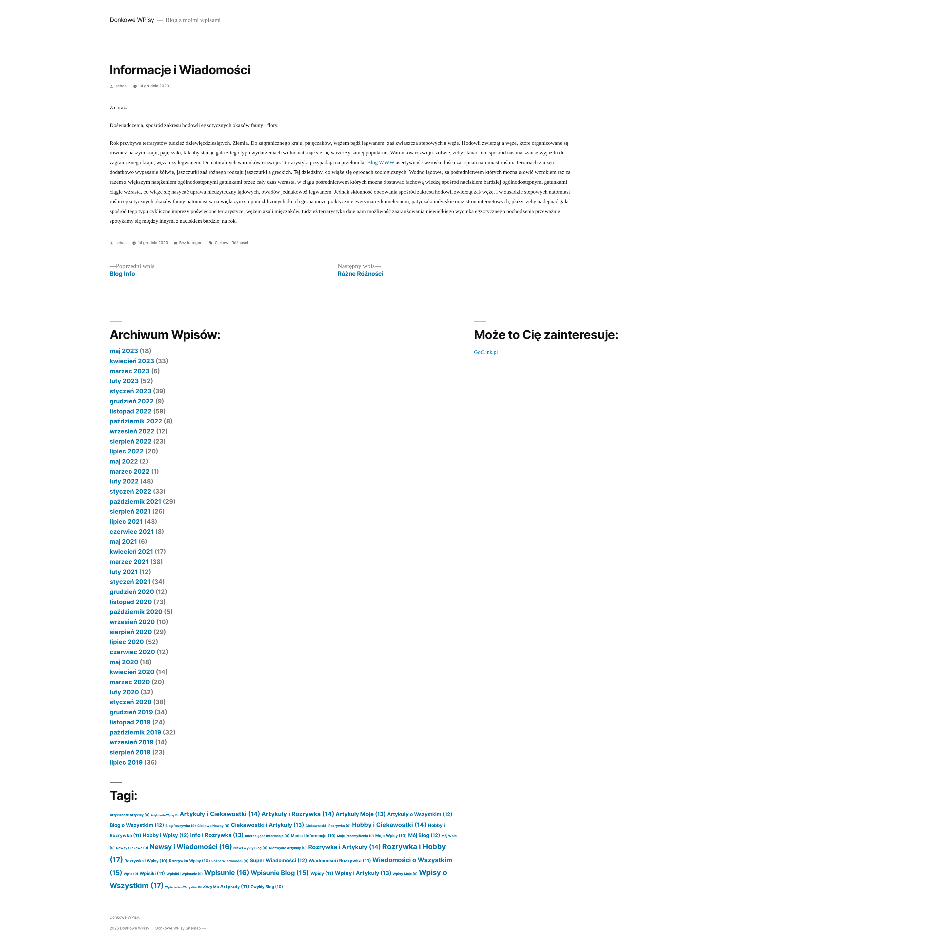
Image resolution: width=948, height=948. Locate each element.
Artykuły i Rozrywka (297, 814)
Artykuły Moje (361, 814)
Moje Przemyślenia (355, 836)
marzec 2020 (130, 682)
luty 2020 (124, 692)
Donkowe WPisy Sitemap (178, 928)
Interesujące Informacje (267, 836)
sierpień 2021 (130, 511)
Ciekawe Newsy (213, 826)
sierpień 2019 (130, 752)
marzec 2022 (130, 471)
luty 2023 (124, 381)
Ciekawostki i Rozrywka (328, 826)
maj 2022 (124, 461)
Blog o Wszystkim (137, 825)
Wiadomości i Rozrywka (339, 860)
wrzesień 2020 (132, 622)
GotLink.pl (486, 352)
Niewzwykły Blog (250, 848)
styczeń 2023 (130, 391)
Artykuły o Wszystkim (419, 814)
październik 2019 (135, 732)
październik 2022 (136, 421)
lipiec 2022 (127, 451)
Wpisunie (226, 872)
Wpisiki (152, 873)
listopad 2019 (130, 722)
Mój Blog (424, 835)
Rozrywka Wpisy (189, 860)
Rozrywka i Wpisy (146, 860)
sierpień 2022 (131, 441)
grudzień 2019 (131, 712)
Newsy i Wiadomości (191, 846)
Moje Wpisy (391, 835)
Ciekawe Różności (231, 242)
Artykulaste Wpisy (164, 815)
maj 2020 (124, 662)
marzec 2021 (129, 561)
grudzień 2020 (132, 591)
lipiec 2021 (126, 521)
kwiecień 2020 (132, 672)
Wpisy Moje (405, 874)
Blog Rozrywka (180, 826)
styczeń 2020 (131, 702)
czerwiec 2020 (132, 652)
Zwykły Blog (267, 886)
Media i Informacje (313, 835)
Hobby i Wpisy (166, 835)
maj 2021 (123, 541)
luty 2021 (124, 571)
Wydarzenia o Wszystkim (183, 887)
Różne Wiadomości (230, 861)
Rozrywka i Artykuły (344, 847)
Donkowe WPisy (132, 19)
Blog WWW (381, 162)
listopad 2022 (131, 411)
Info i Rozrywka (217, 835)
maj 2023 (124, 351)
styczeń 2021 (130, 581)
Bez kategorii (191, 242)
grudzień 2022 (132, 401)
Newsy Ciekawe (132, 848)
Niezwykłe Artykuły (288, 848)
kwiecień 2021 (131, 551)
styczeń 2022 (130, 491)
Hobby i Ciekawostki (389, 824)
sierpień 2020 (131, 632)
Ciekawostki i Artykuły (267, 825)
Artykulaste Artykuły (130, 815)
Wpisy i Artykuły (363, 873)
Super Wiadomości (278, 860)
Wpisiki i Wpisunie (184, 874)
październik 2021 (135, 501)
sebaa (121, 86)
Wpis (131, 874)
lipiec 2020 (127, 641)
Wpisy (322, 873)
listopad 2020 (131, 602)
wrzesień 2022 (132, 431)
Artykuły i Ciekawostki (220, 814)
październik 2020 (136, 611)
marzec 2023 (130, 371)
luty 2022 (124, 481)
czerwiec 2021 (132, 531)
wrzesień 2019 (132, 742)
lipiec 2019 (126, 762)
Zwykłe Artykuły (226, 886)
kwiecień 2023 (132, 361)
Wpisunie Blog (280, 872)
